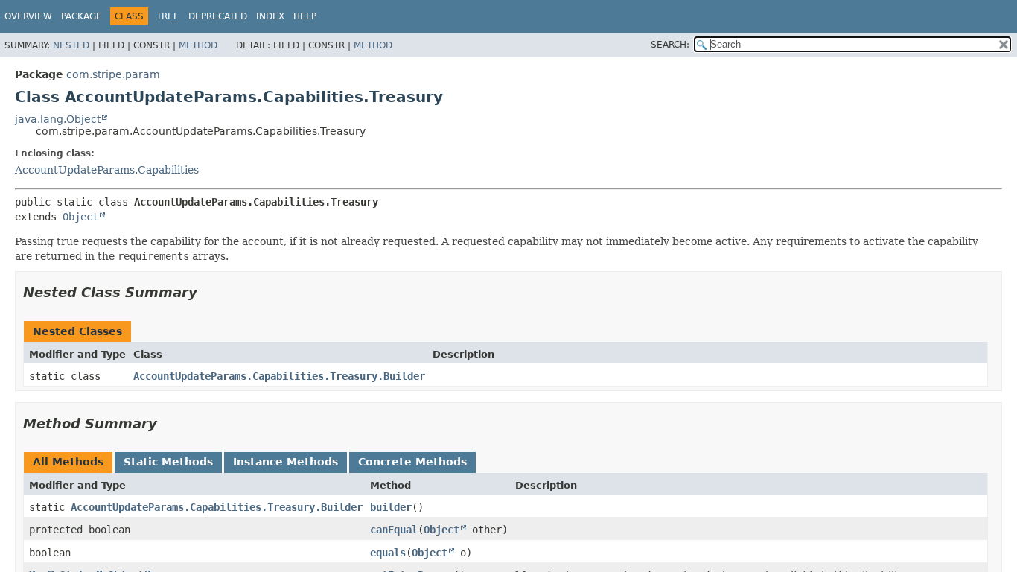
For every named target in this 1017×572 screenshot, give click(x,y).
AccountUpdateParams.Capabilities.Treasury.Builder (279, 376)
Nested (71, 45)
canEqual (394, 530)
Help (304, 16)
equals (388, 553)
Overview (28, 16)
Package (81, 16)
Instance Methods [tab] (285, 462)
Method (198, 45)
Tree (167, 16)
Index (270, 16)
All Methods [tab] (68, 462)
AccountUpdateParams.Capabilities (107, 170)
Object (80, 217)
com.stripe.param (113, 74)
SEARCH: (670, 44)
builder (391, 507)
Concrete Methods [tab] (412, 462)
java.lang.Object (58, 119)
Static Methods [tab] (168, 462)
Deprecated (217, 16)
